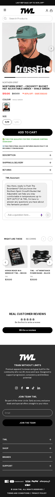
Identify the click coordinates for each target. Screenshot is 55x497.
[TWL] (27, 357)
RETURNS (6, 170)
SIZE (4, 116)
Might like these (13, 239)
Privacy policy (39, 493)
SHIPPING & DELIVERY (12, 162)
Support (7, 466)
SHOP (5, 448)
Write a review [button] (27, 330)
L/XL (17, 122)
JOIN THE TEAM (27, 422)
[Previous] (5, 262)
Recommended (33, 239)
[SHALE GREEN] (6, 107)
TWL (4, 439)
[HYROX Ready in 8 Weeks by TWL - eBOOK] (16, 256)
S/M (7, 122)
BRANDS (6, 457)
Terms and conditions (18, 493)
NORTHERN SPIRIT (10, 82)
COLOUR (12, 99)
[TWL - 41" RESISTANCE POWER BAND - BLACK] (41, 256)
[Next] (51, 48)
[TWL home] (27, 11)
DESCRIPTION (9, 155)
